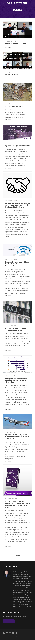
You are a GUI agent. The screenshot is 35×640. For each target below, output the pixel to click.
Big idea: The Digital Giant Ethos (17, 146)
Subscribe (8, 621)
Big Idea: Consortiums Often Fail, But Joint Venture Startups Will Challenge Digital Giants (17, 205)
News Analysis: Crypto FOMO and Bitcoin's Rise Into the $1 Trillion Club (16, 380)
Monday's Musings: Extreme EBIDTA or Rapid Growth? (15, 329)
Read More (8, 47)
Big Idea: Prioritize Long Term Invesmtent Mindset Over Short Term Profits (17, 437)
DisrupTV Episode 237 (13, 74)
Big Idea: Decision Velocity (15, 106)
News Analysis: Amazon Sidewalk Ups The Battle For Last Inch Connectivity (17, 264)
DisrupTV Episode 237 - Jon (15, 44)
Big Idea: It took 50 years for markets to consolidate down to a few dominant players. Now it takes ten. (17, 504)
